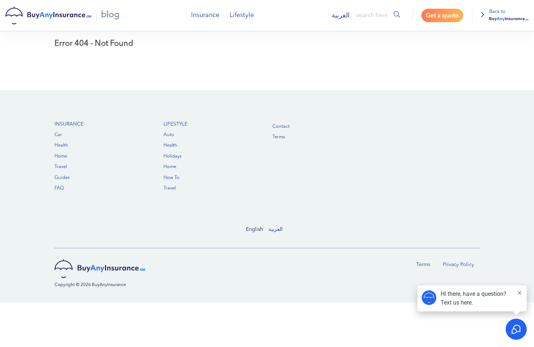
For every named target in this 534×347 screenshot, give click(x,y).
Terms (278, 137)
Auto (168, 134)
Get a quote (442, 16)
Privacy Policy (458, 264)
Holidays (172, 156)
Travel (60, 166)
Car (58, 134)
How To (171, 177)
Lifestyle (242, 15)
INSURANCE (69, 124)
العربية (275, 229)
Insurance (205, 15)
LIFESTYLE (175, 124)
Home (60, 156)
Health (61, 145)
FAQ (59, 188)
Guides (62, 177)
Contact (281, 126)
